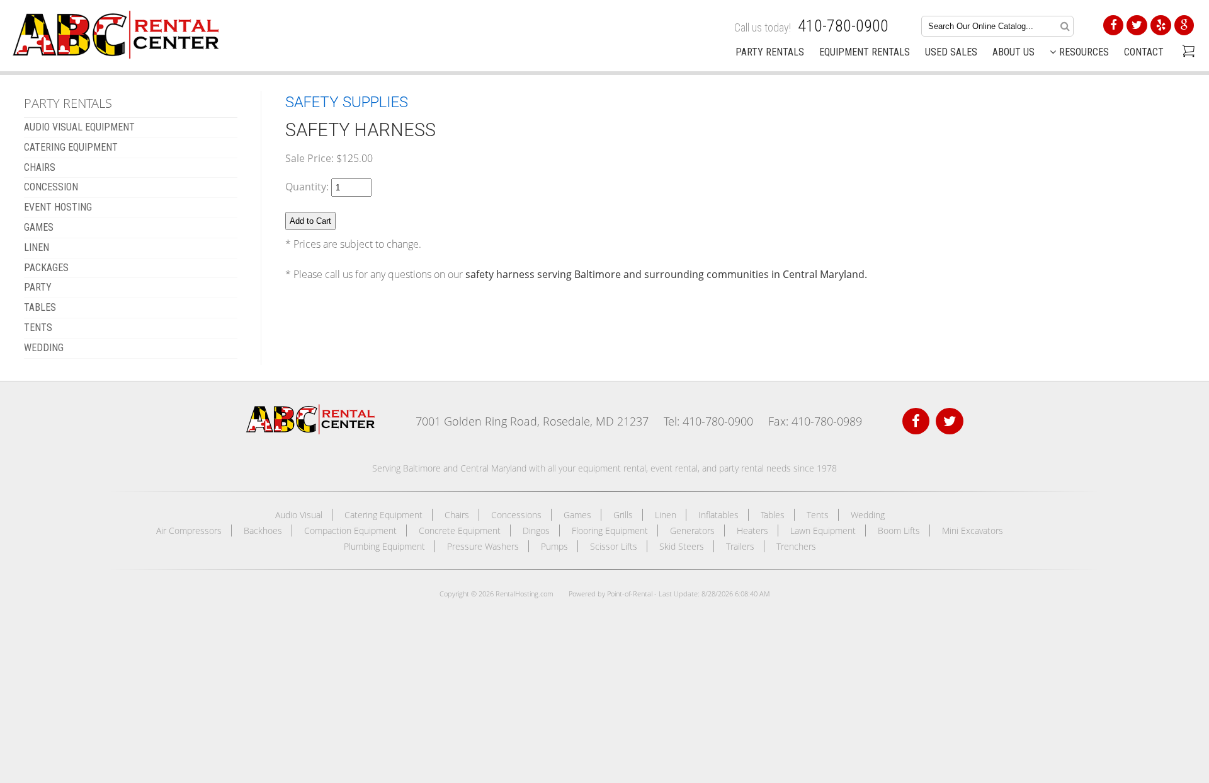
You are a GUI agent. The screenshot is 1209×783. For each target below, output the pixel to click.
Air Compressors (189, 530)
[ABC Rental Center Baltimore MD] (310, 431)
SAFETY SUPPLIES (346, 102)
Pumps (554, 546)
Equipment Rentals (864, 52)
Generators (692, 530)
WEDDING (44, 348)
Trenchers (796, 546)
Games (577, 515)
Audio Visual (298, 515)
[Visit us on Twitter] (949, 421)
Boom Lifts (899, 530)
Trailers (740, 546)
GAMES (39, 227)
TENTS (38, 328)
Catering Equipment (383, 515)
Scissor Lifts (613, 546)
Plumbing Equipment (384, 546)
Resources (1084, 52)
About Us (1013, 52)
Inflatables (718, 515)
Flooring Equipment (610, 530)
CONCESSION (51, 187)
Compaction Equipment (350, 530)
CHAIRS (39, 167)
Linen (665, 515)
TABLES (40, 307)
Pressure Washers (483, 546)
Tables (773, 515)
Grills (623, 515)
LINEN (36, 247)
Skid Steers (681, 546)
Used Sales (951, 52)
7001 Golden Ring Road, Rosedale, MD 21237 (532, 421)
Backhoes (263, 530)
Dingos (536, 530)
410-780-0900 (843, 25)
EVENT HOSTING (58, 207)
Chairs (457, 515)
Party (38, 287)
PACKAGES (46, 268)
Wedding (868, 515)
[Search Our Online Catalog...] (1065, 25)
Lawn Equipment (823, 530)
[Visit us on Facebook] (915, 421)
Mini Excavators (972, 530)
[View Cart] (1187, 52)
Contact (1144, 52)
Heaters (752, 530)
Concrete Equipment (460, 530)
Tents (818, 515)
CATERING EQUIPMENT (71, 147)
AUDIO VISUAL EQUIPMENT (79, 127)
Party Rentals (769, 52)
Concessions (516, 515)
